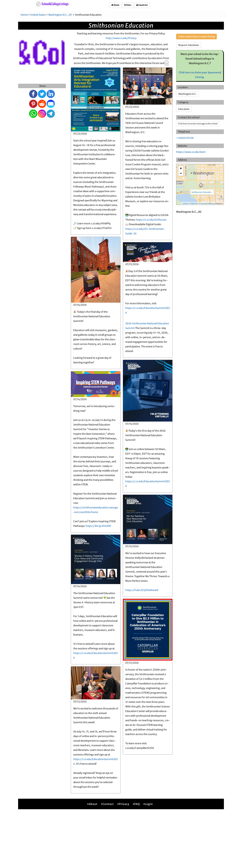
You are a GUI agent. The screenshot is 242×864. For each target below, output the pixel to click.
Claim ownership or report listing (196, 36)
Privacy (124, 804)
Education (183, 109)
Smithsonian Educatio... (202, 192)
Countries (143, 5)
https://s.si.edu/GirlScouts (151, 219)
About (93, 804)
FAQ (137, 804)
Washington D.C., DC (60, 14)
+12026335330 (185, 137)
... (166, 63)
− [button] (181, 173)
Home (116, 5)
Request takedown (188, 45)
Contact (108, 804)
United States (38, 14)
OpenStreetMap (206, 203)
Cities (128, 5)
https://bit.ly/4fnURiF (98, 525)
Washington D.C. (187, 93)
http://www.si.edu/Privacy (121, 38)
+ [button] (181, 168)
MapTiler (194, 203)
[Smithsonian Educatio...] (201, 185)
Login (149, 804)
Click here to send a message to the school (198, 123)
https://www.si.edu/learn (191, 151)
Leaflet (185, 203)
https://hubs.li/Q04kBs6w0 (141, 590)
